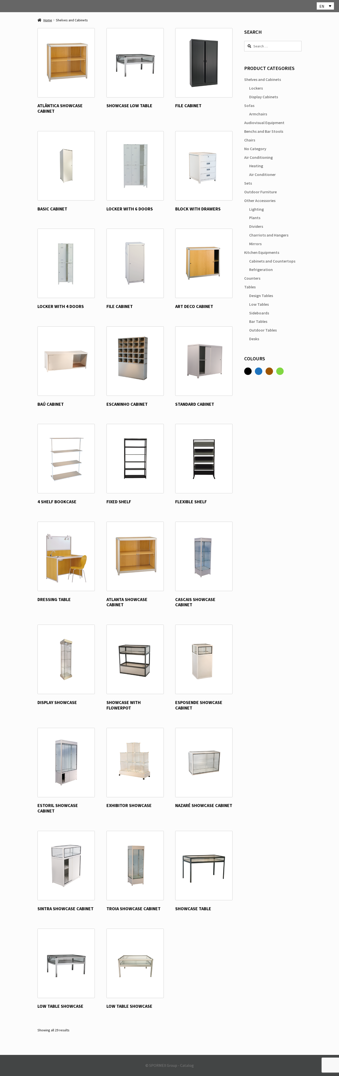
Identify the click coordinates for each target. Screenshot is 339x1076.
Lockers (256, 88)
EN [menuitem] (321, 6)
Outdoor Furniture (260, 191)
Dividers (256, 226)
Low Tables (259, 304)
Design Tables (261, 295)
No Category (255, 148)
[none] (325, 6)
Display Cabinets (263, 96)
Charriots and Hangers (268, 235)
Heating (256, 165)
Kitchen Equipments (261, 252)
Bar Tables (258, 321)
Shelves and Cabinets (262, 79)
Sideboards (259, 312)
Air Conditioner (262, 174)
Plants (254, 217)
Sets (248, 183)
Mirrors (255, 243)
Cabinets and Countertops (272, 261)
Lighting (256, 209)
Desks (254, 338)
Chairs (249, 139)
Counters (252, 278)
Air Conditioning (258, 157)
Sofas (249, 105)
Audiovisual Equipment (264, 122)
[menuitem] (325, 6)
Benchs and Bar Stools (263, 131)
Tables (250, 286)
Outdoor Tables (263, 330)
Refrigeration (261, 269)
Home (47, 20)
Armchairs (258, 113)
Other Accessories (259, 200)
